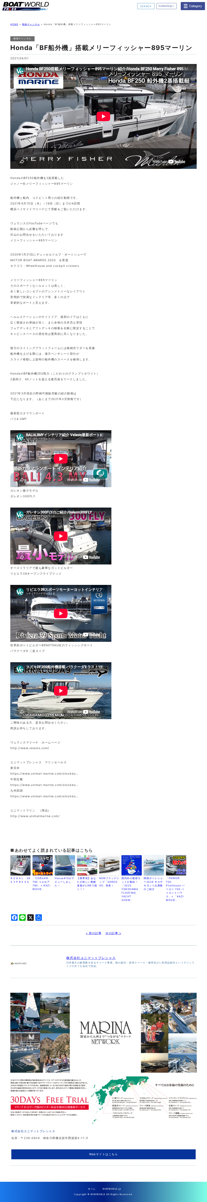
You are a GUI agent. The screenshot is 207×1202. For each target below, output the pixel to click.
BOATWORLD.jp (112, 1189)
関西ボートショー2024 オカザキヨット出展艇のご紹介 (153, 884)
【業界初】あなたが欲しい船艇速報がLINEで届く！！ (87, 884)
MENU (193, 6)
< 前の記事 (93, 933)
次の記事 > (113, 933)
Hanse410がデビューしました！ (64, 882)
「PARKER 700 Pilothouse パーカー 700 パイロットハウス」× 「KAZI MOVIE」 (175, 889)
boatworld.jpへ (166, 6)
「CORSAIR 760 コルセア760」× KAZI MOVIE (41, 884)
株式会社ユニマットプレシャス (91, 958)
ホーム (92, 1189)
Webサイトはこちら (103, 1154)
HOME (14, 24)
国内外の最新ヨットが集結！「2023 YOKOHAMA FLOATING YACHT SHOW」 (131, 889)
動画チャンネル (31, 24)
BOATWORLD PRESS (33, 6)
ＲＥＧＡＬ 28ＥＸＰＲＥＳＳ (20, 880)
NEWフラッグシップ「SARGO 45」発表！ (109, 882)
